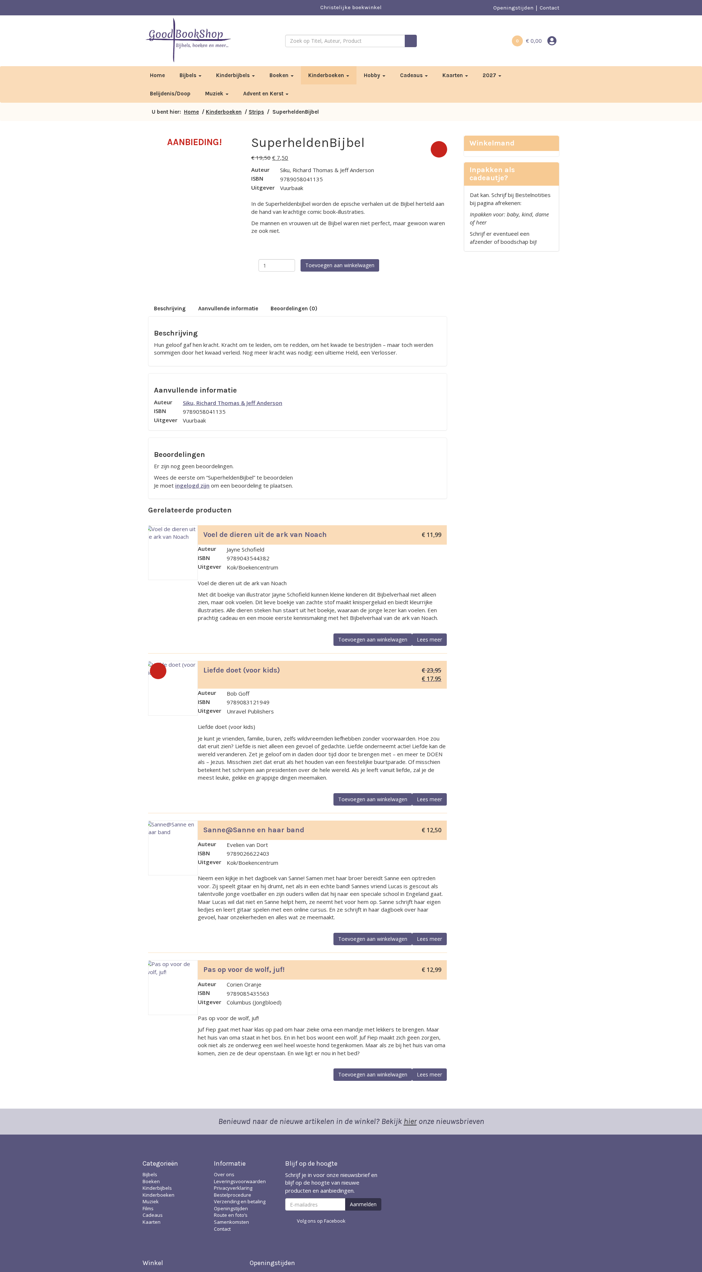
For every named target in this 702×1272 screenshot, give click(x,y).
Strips (256, 112)
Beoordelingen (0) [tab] (294, 308)
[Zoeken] (411, 41)
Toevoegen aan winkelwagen (339, 265)
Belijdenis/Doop (170, 93)
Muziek (215, 93)
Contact (549, 7)
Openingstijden (513, 7)
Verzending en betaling (239, 1201)
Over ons (224, 1174)
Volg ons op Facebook (321, 1221)
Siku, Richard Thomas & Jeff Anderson (232, 402)
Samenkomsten (231, 1222)
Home (157, 75)
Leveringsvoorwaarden (240, 1181)
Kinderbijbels (233, 75)
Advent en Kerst (264, 93)
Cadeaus (412, 75)
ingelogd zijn (192, 485)
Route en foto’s (231, 1215)
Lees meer (429, 639)
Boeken (279, 75)
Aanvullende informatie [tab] (228, 308)
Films (148, 1208)
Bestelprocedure (232, 1195)
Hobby (373, 75)
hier (410, 1121)
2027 (490, 75)
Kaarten (453, 75)
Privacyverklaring (233, 1188)
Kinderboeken (327, 75)
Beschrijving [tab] (170, 308)
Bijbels (189, 75)
